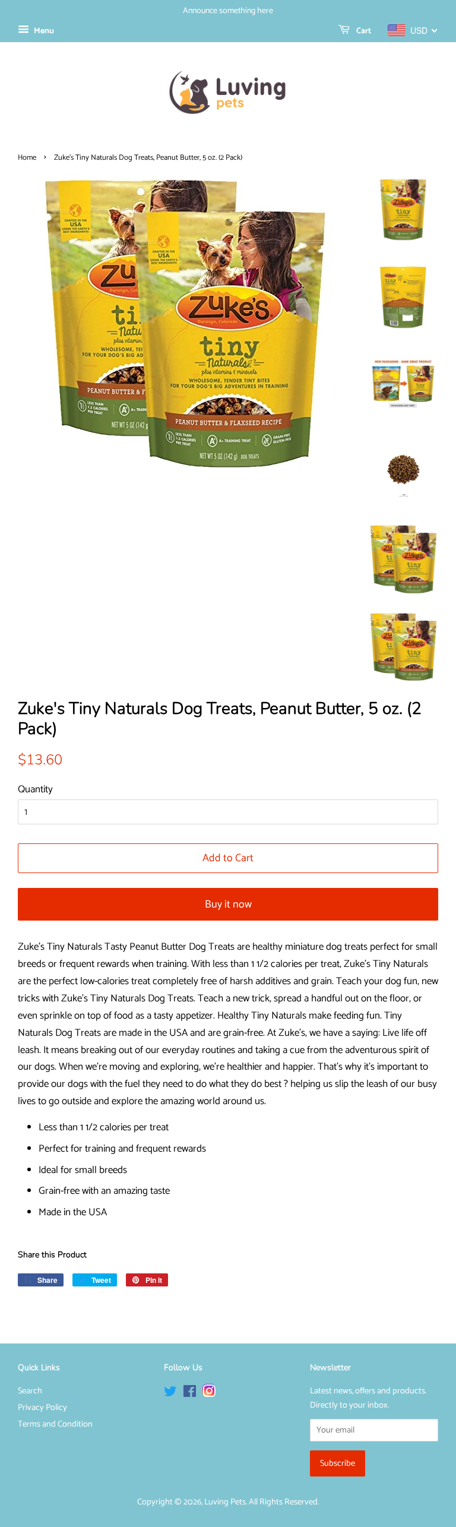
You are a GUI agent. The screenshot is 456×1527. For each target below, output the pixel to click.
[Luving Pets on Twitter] (170, 1394)
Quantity (35, 789)
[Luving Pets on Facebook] (190, 1394)
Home (27, 157)
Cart (362, 31)
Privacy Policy (42, 1407)
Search (30, 1391)
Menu (43, 31)
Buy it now (228, 904)
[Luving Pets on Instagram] (209, 1394)
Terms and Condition (55, 1424)
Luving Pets (225, 1502)
